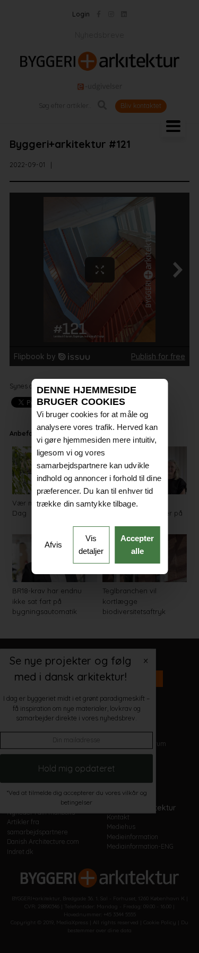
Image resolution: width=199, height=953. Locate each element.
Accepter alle (137, 545)
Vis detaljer (91, 545)
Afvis (53, 544)
